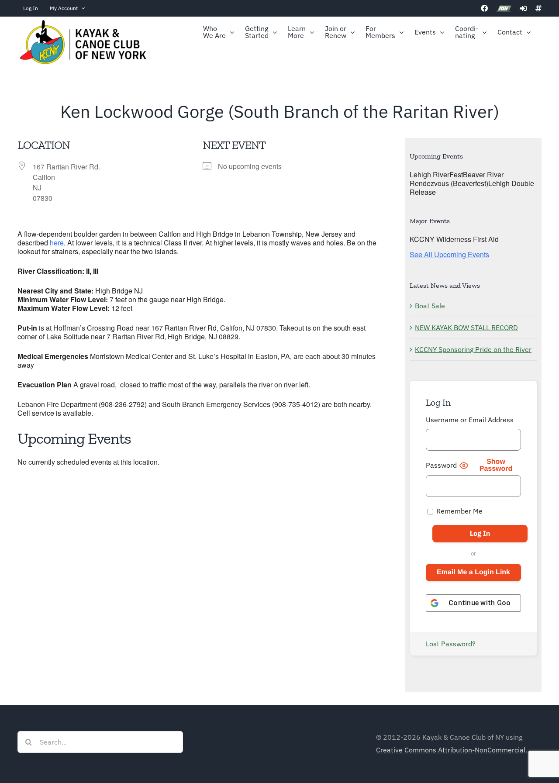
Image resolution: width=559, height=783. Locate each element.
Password (441, 465)
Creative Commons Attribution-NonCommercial (450, 749)
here (57, 243)
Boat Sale (430, 305)
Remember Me (459, 511)
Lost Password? (451, 643)
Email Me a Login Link (473, 572)
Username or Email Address (470, 419)
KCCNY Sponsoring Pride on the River (473, 349)
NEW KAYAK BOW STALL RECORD (466, 327)
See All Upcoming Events (449, 254)
